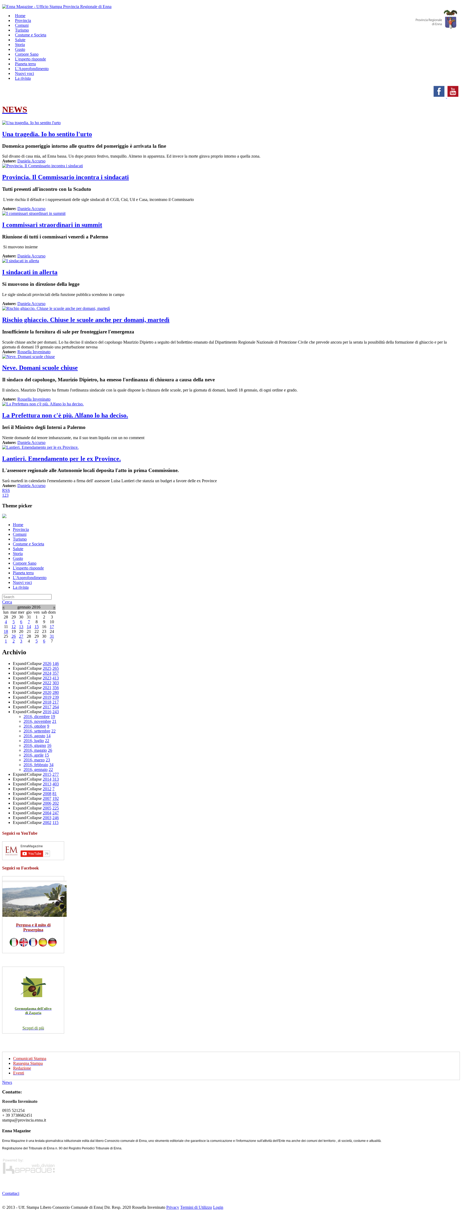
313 (55, 779)
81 (54, 793)
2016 (47, 711)
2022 (47, 683)
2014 (47, 779)
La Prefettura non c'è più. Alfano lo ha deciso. (65, 415)
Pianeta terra (23, 573)
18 (6, 631)
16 (49, 745)
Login (218, 1207)
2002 (47, 822)
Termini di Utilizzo (196, 1207)
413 (55, 678)
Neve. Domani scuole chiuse (40, 367)
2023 (47, 678)
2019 (47, 697)
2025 (47, 668)
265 (55, 668)
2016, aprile (34, 755)
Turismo (20, 539)
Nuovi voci (22, 582)
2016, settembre (37, 731)
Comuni (19, 534)
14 (29, 626)
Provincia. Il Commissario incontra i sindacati (65, 177)
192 (55, 798)
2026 (47, 663)
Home (18, 524)
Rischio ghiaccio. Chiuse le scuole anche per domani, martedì (86, 319)
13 (21, 626)
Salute (18, 548)
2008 (47, 793)
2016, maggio (35, 750)
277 (55, 774)
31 (52, 636)
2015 (47, 774)
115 (55, 822)
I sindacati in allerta (29, 272)
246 (55, 817)
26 (13, 636)
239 (55, 697)
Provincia (21, 529)
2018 (47, 702)
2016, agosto (34, 736)
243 (55, 711)
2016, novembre (37, 721)
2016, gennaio (36, 769)
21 (54, 721)
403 (55, 784)
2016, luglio (34, 740)
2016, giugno (35, 745)
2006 (47, 803)
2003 (47, 817)
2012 (47, 789)
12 (13, 626)
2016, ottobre (35, 726)
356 (55, 687)
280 (55, 692)
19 (53, 716)
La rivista (23, 78)
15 (36, 626)
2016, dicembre (37, 716)
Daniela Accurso (31, 161)
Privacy (172, 1207)
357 (55, 673)
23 (48, 760)
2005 (47, 808)
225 (55, 808)
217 (55, 702)
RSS (6, 490)
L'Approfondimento (30, 577)
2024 (47, 673)
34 (51, 764)
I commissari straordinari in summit (52, 224)
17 (52, 626)
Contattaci (10, 1193)
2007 (47, 798)
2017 (47, 707)
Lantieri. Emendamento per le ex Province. (61, 458)
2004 (47, 813)
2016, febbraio (36, 764)
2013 (47, 784)
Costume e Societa (30, 35)
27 (21, 636)
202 (55, 803)
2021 (47, 687)
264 (55, 707)
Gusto (18, 558)
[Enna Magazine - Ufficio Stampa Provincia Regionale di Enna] (56, 6)
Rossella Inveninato (34, 351)
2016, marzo (34, 760)
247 (55, 813)
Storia (18, 553)
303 (55, 683)
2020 (47, 692)
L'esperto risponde (28, 568)
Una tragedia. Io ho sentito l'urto (47, 134)
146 (55, 663)
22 (53, 731)
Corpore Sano (24, 563)
